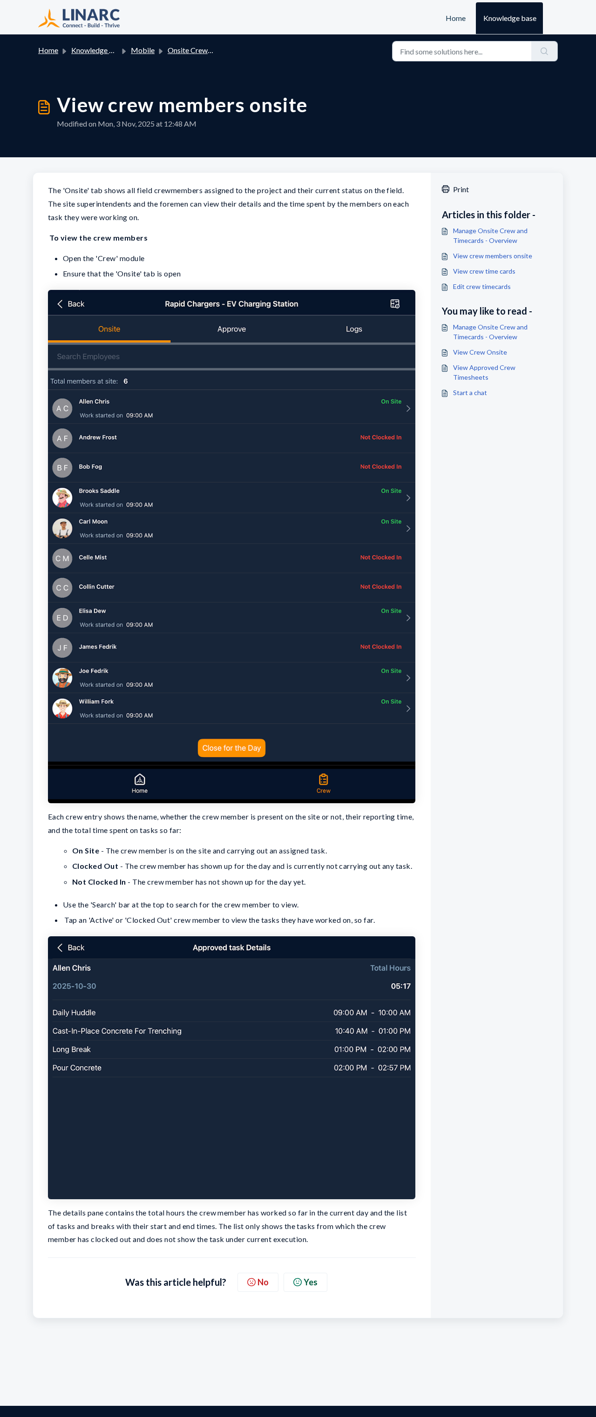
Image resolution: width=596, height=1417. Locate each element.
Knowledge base (509, 17)
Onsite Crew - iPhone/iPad (210, 50)
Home (456, 17)
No (263, 1282)
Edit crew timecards (482, 286)
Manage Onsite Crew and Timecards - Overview (490, 235)
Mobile (143, 50)
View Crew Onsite (480, 352)
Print (461, 189)
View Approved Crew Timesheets (484, 372)
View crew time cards (484, 271)
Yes (311, 1282)
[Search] (544, 51)
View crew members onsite (492, 256)
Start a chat (470, 392)
